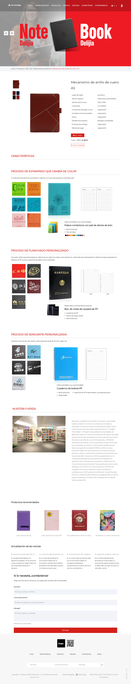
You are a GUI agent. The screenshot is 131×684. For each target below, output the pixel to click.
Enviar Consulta (77, 145)
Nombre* (17, 587)
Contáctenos (87, 5)
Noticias (75, 5)
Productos (56, 5)
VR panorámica (101, 5)
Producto (20, 69)
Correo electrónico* (21, 597)
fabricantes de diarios (42, 69)
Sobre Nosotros (42, 5)
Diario (99, 654)
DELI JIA (29, 69)
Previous (6, 33)
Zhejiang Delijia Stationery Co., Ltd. (33, 674)
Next (12, 33)
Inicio (30, 5)
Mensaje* (17, 608)
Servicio (66, 5)
